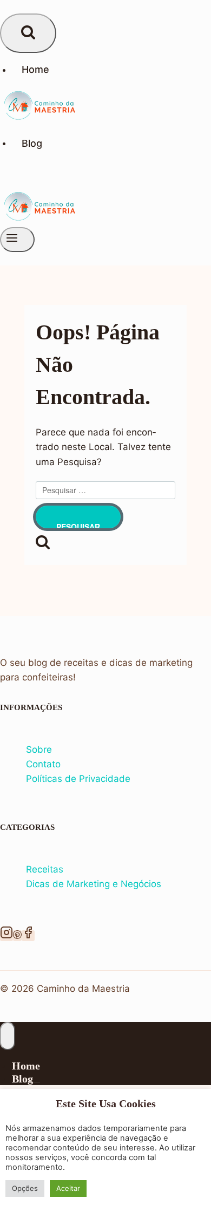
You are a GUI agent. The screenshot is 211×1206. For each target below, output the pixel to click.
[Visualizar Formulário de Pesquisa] (28, 33)
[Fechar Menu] (7, 1036)
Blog (32, 142)
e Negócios (137, 883)
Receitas (44, 869)
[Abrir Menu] (17, 239)
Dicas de (46, 883)
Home (35, 69)
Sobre (39, 749)
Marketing (90, 883)
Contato (43, 764)
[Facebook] (28, 935)
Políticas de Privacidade (78, 778)
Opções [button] (25, 1188)
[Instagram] (6, 935)
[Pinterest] (17, 935)
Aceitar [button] (68, 1188)
